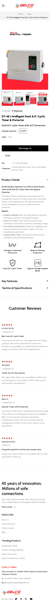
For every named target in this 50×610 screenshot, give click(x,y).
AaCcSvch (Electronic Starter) (13, 558)
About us (5, 520)
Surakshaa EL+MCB (9, 546)
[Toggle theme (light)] (46, 5)
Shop (29, 14)
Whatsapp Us (25, 148)
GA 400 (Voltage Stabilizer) (13, 550)
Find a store (7, 507)
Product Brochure (8, 524)
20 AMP (23, 131)
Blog (3, 532)
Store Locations (8, 528)
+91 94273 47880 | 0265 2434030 (17, 578)
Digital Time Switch (9, 554)
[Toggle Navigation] (3, 5)
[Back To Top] (43, 603)
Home (21, 14)
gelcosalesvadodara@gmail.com (16, 583)
